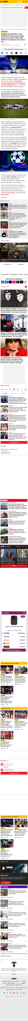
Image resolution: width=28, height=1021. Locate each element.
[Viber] (2, 282)
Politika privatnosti (10, 989)
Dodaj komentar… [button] (9, 770)
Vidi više (14, 974)
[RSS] (22, 389)
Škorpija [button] (23, 959)
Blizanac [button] (7, 959)
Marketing (3, 987)
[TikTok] (21, 282)
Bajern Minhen (13, 274)
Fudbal (11, 29)
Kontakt (7, 987)
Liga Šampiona (5, 274)
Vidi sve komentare (14, 773)
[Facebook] (6, 282)
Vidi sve (14, 565)
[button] (25, 44)
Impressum (12, 987)
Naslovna (3, 29)
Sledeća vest (21, 264)
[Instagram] (14, 282)
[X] (10, 282)
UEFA (16, 91)
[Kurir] (4, 2)
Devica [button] (16, 959)
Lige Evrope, (11, 192)
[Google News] (25, 282)
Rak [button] (11, 959)
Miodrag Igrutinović (5, 43)
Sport (7, 29)
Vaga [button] (19, 959)
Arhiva (26, 987)
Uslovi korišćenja (18, 989)
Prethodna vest (7, 264)
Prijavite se (6, 882)
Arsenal (21, 274)
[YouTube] (17, 282)
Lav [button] (13, 959)
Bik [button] (4, 959)
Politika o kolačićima (19, 987)
